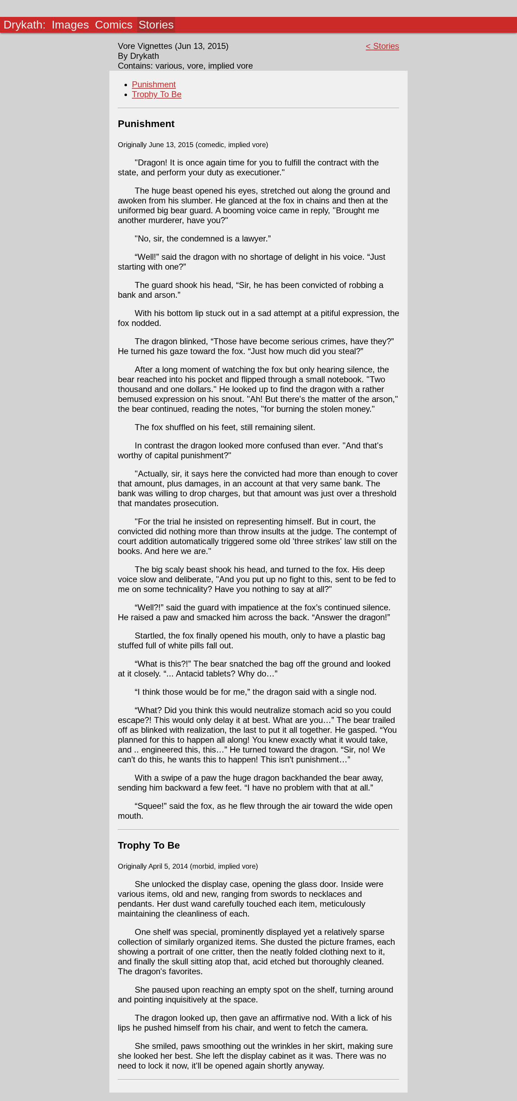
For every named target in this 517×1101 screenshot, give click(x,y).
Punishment (154, 84)
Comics (114, 24)
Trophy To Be (156, 94)
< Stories (382, 46)
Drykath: (25, 24)
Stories (156, 24)
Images (70, 24)
